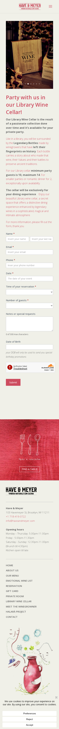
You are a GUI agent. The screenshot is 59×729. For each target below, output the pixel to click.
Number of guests (17, 300)
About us (12, 570)
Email (10, 247)
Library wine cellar (18, 601)
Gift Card (12, 591)
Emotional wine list (19, 580)
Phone (10, 260)
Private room (15, 596)
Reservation (14, 585)
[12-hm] (29, 88)
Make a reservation (29, 459)
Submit (13, 382)
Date (9, 273)
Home (9, 565)
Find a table (29, 469)
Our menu (12, 575)
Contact (12, 616)
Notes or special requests (20, 313)
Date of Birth (13, 341)
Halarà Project (16, 611)
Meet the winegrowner (21, 606)
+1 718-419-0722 (16, 516)
